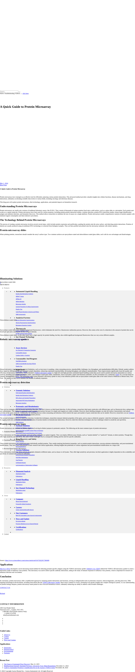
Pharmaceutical (8, 649)
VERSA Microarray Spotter (51, 582)
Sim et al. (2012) (5, 569)
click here (26, 93)
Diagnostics (7, 648)
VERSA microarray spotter (43, 373)
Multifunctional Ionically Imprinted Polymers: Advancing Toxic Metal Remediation (30, 666)
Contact (6, 636)
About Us (7, 635)
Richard (2, 593)
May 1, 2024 (4, 183)
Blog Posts (3, 185)
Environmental (8, 651)
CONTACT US (5, 587)
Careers (6, 638)
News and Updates (10, 640)
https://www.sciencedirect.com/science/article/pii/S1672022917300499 (27, 560)
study (117, 374)
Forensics (7, 653)
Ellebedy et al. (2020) (93, 569)
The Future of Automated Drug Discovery (17, 664)
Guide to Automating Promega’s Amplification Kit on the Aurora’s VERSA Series (29, 668)
